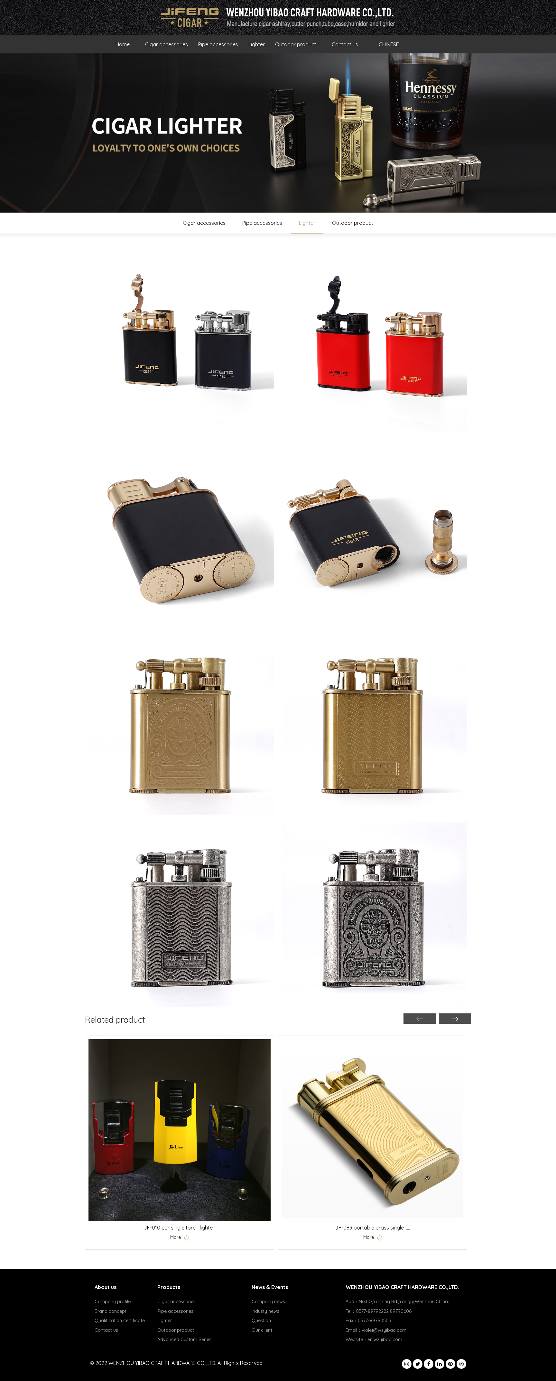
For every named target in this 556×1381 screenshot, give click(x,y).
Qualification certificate (120, 1320)
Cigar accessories (166, 44)
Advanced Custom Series (184, 1339)
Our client (262, 1330)
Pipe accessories (218, 44)
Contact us (345, 44)
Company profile (113, 1301)
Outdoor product (295, 44)
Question (261, 1320)
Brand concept (110, 1311)
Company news (268, 1301)
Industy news (265, 1311)
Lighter (256, 44)
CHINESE (389, 44)
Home (123, 44)
